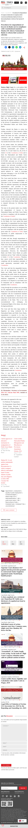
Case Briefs (4, 566)
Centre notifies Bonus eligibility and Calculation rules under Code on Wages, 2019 (14, 681)
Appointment (9, 491)
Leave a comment (9, 510)
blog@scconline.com (5, 793)
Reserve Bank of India (11, 502)
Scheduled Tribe (20, 504)
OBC (19, 498)
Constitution (16, 257)
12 (8, 257)
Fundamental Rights (11, 494)
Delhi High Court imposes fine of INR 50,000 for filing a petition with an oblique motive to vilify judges (14, 529)
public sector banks (11, 500)
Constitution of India (17, 153)
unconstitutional (10, 506)
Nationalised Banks (11, 498)
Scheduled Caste (10, 504)
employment (17, 491)
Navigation (14, 826)
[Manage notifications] (3, 825)
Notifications (15, 677)
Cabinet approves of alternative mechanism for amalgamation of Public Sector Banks (6, 443)
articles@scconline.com (19, 793)
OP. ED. (7, 702)
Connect (16, 2)
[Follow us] (3, 796)
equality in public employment (14, 493)
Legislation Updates (6, 677)
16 (6, 153)
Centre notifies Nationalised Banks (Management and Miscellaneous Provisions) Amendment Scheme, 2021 (19, 445)
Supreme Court (12, 566)
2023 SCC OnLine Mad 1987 (10, 392)
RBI (18, 500)
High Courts (11, 595)
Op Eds (3, 702)
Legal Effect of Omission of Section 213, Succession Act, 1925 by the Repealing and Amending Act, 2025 (13, 706)
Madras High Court (11, 496)
